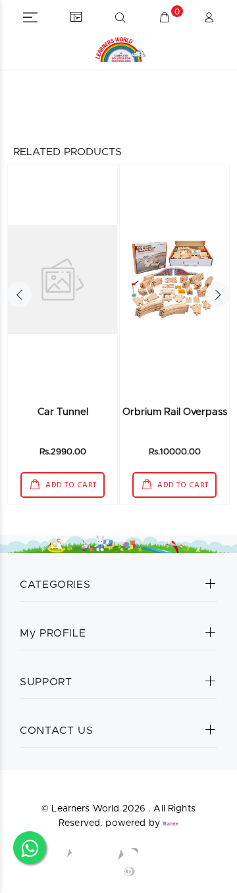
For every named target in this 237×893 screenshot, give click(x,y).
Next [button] (217, 294)
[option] (62, 334)
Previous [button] (19, 294)
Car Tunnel (63, 412)
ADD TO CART (70, 485)
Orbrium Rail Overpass (174, 412)
